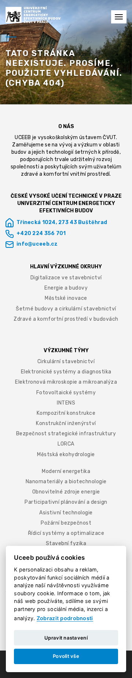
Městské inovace (66, 298)
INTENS (66, 403)
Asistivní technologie (66, 513)
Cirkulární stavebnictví (66, 361)
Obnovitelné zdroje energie (66, 492)
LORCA (66, 444)
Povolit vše (66, 656)
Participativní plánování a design (66, 502)
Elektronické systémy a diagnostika (66, 372)
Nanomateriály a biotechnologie (66, 481)
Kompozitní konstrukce (66, 413)
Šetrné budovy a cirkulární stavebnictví (66, 309)
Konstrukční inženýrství (66, 423)
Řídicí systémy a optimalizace (66, 533)
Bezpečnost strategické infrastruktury (66, 434)
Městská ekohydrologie (66, 454)
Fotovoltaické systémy (66, 393)
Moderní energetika (66, 471)
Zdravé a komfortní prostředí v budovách (66, 319)
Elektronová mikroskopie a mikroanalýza (66, 382)
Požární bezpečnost (66, 523)
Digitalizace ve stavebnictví (66, 278)
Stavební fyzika (66, 543)
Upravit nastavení (66, 638)
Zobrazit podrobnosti (65, 618)
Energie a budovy (66, 288)
